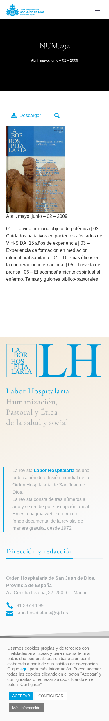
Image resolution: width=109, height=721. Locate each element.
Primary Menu (97, 10)
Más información (26, 708)
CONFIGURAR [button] (50, 696)
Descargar (30, 115)
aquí (24, 669)
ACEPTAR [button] (21, 696)
